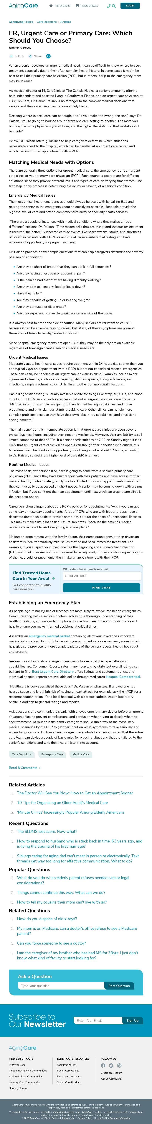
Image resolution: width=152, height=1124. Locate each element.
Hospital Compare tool (123, 677)
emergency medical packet (49, 636)
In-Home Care (17, 1064)
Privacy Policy (85, 1118)
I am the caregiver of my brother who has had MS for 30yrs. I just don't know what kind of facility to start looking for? (77, 955)
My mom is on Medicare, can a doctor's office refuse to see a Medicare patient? (77, 931)
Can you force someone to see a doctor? (51, 943)
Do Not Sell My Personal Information (112, 1118)
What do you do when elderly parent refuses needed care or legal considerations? (73, 880)
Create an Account (111, 1073)
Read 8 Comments (23, 768)
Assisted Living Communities (25, 1076)
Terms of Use (68, 1118)
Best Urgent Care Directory (53, 671)
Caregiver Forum (66, 1064)
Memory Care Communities (24, 1082)
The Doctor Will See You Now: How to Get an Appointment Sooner (75, 793)
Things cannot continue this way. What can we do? (61, 892)
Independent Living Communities (28, 1070)
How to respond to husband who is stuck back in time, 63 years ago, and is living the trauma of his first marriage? (79, 844)
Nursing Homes (18, 1088)
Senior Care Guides (68, 1070)
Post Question (119, 986)
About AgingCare (111, 1079)
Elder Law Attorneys (69, 1076)
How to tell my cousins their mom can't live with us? (62, 902)
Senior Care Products (69, 1082)
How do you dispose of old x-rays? (47, 918)
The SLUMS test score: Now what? (47, 831)
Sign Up (133, 1020)
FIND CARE (101, 587)
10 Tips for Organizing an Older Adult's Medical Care (62, 802)
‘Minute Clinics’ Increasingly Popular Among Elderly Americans (71, 812)
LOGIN (130, 5)
